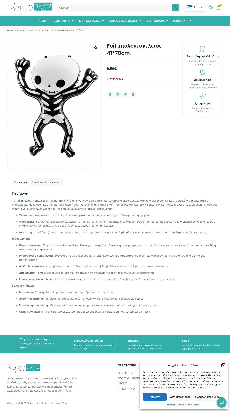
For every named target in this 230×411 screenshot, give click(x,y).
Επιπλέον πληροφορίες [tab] (46, 182)
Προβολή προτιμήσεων (209, 397)
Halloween (43, 30)
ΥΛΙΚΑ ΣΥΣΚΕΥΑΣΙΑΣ (123, 20)
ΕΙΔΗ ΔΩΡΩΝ (155, 20)
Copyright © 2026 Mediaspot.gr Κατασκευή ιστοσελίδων (37, 403)
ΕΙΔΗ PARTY (62, 20)
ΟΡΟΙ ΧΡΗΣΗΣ (192, 404)
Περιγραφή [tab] (20, 182)
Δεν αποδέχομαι (180, 397)
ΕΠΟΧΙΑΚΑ (180, 20)
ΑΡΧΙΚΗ (43, 20)
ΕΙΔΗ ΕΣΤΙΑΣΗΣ (89, 20)
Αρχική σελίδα (15, 30)
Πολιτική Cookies (175, 404)
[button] (223, 365)
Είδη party (30, 30)
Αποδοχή (155, 397)
